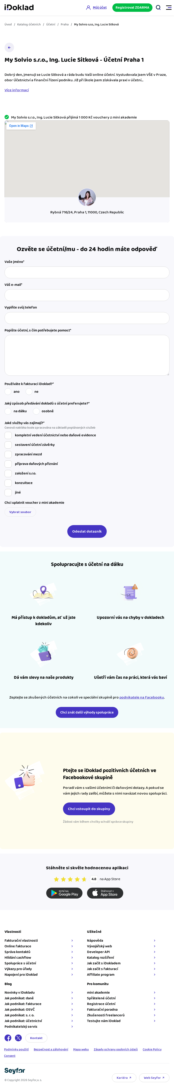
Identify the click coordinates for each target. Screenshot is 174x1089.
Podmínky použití (16, 1049)
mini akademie (98, 992)
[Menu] (166, 7)
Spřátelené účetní (101, 998)
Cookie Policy (152, 1049)
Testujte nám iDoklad (104, 1021)
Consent (9, 1056)
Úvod (8, 24)
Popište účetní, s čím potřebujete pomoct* (38, 330)
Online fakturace (18, 946)
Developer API (98, 952)
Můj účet (100, 7)
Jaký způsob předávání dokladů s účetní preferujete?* (47, 403)
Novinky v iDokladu (20, 992)
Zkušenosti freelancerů (106, 1015)
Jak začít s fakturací (102, 969)
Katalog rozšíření (100, 958)
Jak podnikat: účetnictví (23, 1021)
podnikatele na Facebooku (141, 697)
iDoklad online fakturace (19, 7)
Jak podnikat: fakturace (23, 1004)
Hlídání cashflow (18, 958)
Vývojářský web (99, 946)
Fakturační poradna (102, 1009)
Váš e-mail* (13, 284)
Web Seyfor (152, 1077)
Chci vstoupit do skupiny (89, 809)
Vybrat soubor (20, 512)
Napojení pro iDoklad (21, 975)
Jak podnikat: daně (19, 998)
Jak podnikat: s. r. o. (19, 1015)
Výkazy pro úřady (18, 969)
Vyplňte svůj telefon (21, 307)
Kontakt (36, 1038)
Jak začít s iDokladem (104, 963)
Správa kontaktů (17, 952)
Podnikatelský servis (21, 1027)
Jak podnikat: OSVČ (20, 1009)
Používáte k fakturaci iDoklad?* (29, 384)
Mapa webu (81, 1049)
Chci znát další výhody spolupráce (87, 712)
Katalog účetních (29, 24)
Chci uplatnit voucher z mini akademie (34, 502)
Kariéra (122, 1077)
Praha (65, 24)
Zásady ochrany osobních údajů (116, 1049)
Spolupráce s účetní (20, 963)
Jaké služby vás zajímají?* (50, 425)
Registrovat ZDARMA (132, 7)
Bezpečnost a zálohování (51, 1049)
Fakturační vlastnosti (21, 940)
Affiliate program (100, 975)
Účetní (50, 24)
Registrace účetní (101, 1004)
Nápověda (95, 940)
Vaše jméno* (14, 261)
